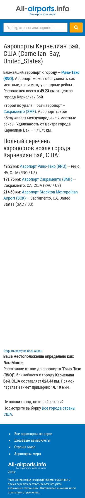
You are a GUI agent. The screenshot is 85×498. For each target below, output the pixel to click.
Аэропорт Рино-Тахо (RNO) (43, 166)
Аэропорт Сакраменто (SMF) (47, 179)
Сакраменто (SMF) (19, 111)
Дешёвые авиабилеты (32, 440)
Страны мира (24, 447)
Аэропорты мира (27, 453)
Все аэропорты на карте (33, 433)
